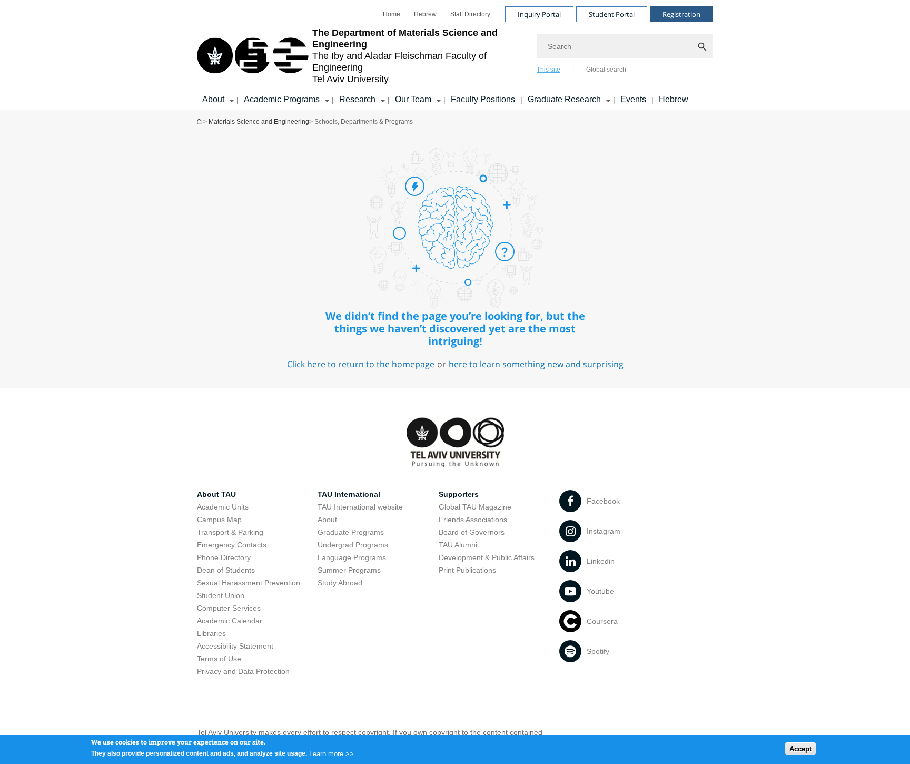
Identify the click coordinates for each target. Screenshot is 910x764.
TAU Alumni (458, 545)
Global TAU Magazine (475, 507)
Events (633, 99)
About (213, 99)
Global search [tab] (606, 69)
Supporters (459, 494)
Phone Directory (224, 557)
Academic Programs (282, 99)
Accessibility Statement (235, 646)
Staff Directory (470, 14)
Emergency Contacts (231, 545)
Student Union (220, 595)
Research (357, 99)
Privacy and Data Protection (243, 671)
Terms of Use (219, 658)
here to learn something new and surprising (536, 364)
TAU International (349, 494)
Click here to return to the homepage (360, 364)
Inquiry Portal (539, 14)
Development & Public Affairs (487, 557)
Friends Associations (473, 519)
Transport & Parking (230, 532)
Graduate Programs (351, 532)
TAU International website (360, 507)
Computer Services (229, 608)
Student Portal (612, 14)
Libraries (211, 633)
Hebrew (425, 14)
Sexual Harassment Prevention (248, 583)
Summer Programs (349, 570)
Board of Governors (472, 532)
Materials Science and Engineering (200, 121)
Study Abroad (340, 583)
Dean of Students (226, 570)
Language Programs (352, 557)
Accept (800, 748)
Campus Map (219, 519)
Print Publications (467, 570)
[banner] (455, 55)
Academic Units (223, 507)
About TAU (216, 494)
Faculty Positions (483, 99)
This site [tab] (548, 69)
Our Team (413, 99)
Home (391, 14)
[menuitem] (391, 14)
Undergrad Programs (353, 545)
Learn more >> (331, 753)
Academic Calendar (229, 620)
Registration (681, 14)
